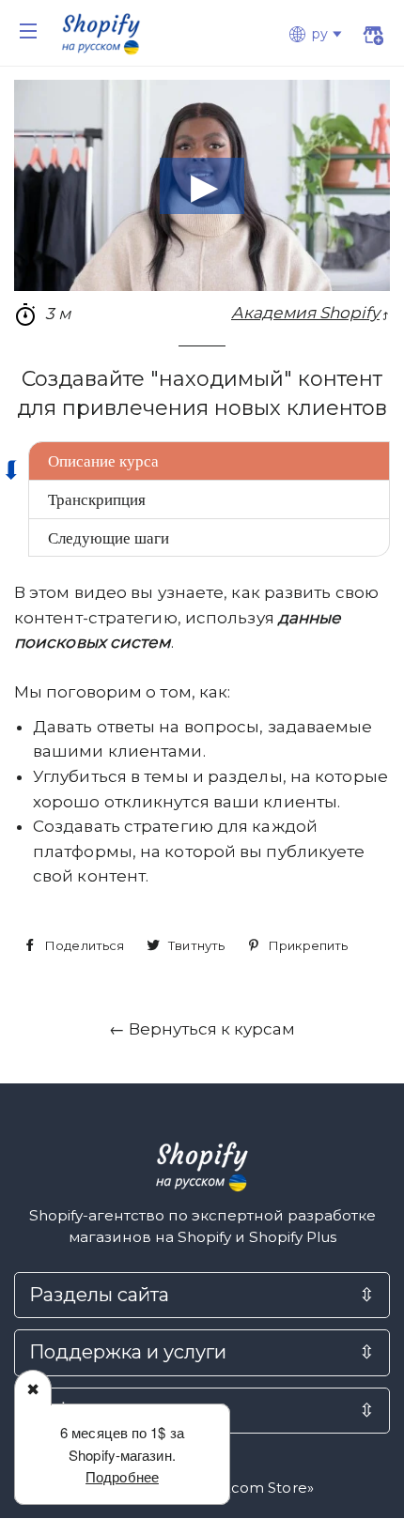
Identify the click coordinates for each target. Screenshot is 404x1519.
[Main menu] (28, 31)
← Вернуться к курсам (202, 1029)
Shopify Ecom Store (235, 1488)
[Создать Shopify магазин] (372, 37)
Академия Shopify (305, 312)
